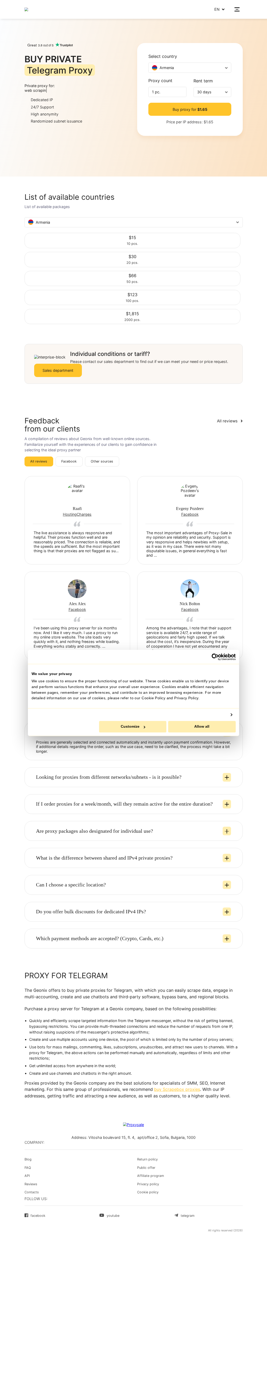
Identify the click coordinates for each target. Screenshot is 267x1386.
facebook (38, 1216)
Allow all (201, 727)
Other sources (102, 461)
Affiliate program (150, 1176)
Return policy (147, 1159)
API (27, 1176)
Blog (28, 1159)
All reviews (38, 461)
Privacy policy (148, 1184)
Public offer (146, 1168)
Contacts (32, 1192)
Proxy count (160, 80)
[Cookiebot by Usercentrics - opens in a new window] (215, 656)
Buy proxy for (190, 109)
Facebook (69, 461)
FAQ (28, 1168)
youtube (113, 1216)
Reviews (31, 1184)
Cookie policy (148, 1192)
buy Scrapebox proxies (177, 1089)
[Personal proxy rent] (40, 9)
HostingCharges (77, 514)
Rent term (203, 81)
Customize (130, 727)
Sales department (58, 370)
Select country (162, 56)
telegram (187, 1216)
